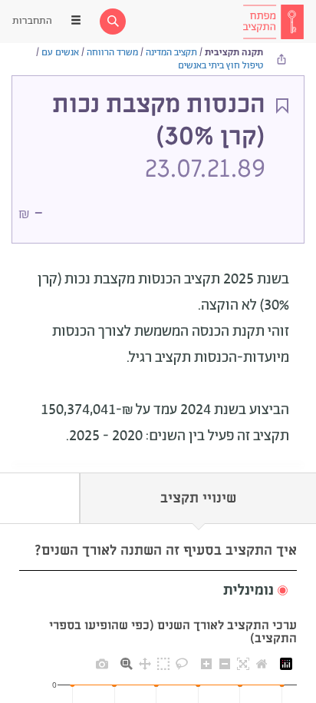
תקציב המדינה (171, 52)
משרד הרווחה (112, 52)
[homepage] (273, 21)
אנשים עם (60, 52)
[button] (158, 591)
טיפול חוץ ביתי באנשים (220, 65)
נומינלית (248, 591)
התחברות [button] (32, 21)
